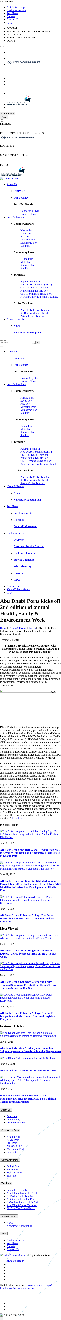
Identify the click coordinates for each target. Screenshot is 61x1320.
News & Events (15, 319)
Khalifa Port (26, 230)
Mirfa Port (25, 262)
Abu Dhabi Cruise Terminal (35, 310)
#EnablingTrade (15, 1260)
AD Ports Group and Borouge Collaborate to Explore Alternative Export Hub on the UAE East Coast (28, 953)
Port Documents (23, 513)
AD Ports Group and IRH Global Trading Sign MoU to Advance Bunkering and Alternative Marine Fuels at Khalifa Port (30, 852)
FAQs (17, 579)
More (3, 1233)
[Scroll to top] (1, 1318)
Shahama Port (27, 265)
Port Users (12, 13)
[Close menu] (1, 346)
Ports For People (16, 1122)
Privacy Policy (35, 1285)
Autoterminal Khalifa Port (34, 290)
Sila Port (24, 245)
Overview (19, 190)
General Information (25, 526)
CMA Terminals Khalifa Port (35, 293)
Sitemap (31, 1288)
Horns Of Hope (28, 214)
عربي (10, 22)
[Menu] (4, 340)
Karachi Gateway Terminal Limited (39, 296)
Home (3, 628)
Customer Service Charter (29, 546)
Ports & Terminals (16, 217)
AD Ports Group (16, 7)
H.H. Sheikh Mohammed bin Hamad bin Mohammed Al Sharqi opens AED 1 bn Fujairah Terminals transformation (28, 1098)
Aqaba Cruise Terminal (32, 316)
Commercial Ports (10, 1130)
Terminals (6, 1183)
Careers (11, 16)
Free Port (25, 236)
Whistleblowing (22, 566)
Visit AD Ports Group (18, 589)
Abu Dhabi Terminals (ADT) (36, 284)
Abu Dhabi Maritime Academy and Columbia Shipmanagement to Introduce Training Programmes (30, 1050)
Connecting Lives (29, 210)
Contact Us (13, 19)
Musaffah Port (28, 239)
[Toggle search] (1, 340)
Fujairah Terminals (30, 281)
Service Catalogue (24, 559)
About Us (12, 184)
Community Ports (9, 1160)
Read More (19, 818)
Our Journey (21, 197)
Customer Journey (24, 553)
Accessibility (19, 1288)
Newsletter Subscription (27, 332)
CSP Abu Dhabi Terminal (34, 287)
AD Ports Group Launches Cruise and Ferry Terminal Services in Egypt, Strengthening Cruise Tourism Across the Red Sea (28, 984)
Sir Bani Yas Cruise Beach (34, 313)
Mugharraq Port (28, 242)
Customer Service (16, 10)
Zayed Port (26, 233)
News (17, 325)
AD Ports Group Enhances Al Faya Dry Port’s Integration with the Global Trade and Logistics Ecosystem (27, 918)
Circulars (19, 519)
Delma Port (26, 258)
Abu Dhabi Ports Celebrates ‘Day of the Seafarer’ (28, 1070)
